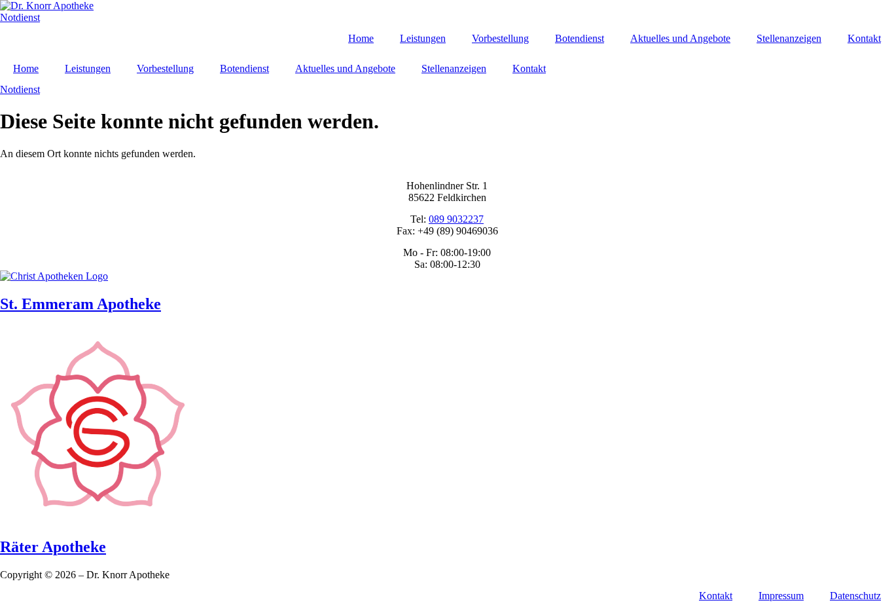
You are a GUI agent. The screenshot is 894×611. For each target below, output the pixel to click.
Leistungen (423, 38)
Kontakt (864, 38)
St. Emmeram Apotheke (80, 303)
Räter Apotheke (53, 546)
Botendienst (579, 38)
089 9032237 (456, 219)
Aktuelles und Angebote (680, 38)
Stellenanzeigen (789, 38)
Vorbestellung (500, 38)
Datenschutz (855, 595)
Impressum (781, 595)
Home (361, 38)
